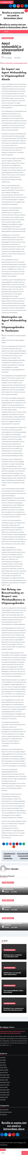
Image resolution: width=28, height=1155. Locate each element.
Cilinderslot (3, 1114)
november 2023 (4, 1094)
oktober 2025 (4, 1080)
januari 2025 (4, 1087)
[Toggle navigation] (1, 15)
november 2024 (4, 1092)
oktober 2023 (4, 1097)
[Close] (3, 1150)
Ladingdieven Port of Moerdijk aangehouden (9, 856)
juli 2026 (2, 1057)
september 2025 (5, 1082)
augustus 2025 (4, 1085)
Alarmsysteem (4, 1109)
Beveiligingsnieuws (7, 38)
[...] (11, 1045)
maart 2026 (3, 1067)
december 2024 (4, 1090)
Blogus (21, 1142)
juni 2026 (3, 1060)
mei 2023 (3, 1099)
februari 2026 (4, 1070)
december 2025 (4, 1075)
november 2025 (4, 1077)
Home (6, 31)
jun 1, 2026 (14, 909)
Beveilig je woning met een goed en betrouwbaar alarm (13, 15)
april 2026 (3, 1065)
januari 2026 (4, 1072)
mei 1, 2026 (14, 927)
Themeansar (3, 1145)
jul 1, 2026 (14, 891)
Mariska (9, 58)
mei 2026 (3, 1062)
